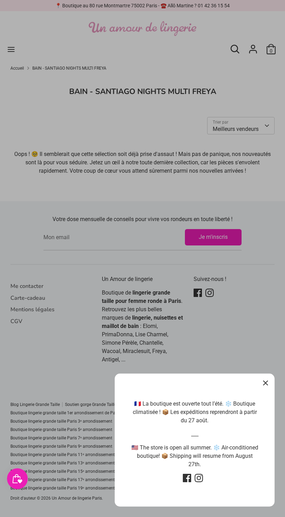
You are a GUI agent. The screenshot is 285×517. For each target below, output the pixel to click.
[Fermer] (265, 382)
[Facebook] (187, 478)
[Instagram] (199, 478)
